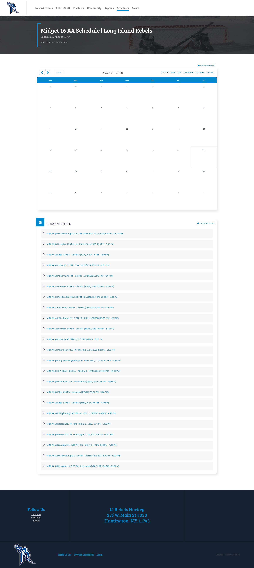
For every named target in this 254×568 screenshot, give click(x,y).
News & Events (44, 8)
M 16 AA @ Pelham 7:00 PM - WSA (78, 265)
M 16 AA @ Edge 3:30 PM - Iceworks (78, 392)
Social (135, 8)
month (165, 73)
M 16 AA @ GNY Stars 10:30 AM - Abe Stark (83, 370)
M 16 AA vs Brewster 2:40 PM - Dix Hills (80, 328)
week (173, 73)
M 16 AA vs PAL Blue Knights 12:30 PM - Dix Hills (84, 455)
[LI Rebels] (13, 8)
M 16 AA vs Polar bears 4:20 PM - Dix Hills (81, 349)
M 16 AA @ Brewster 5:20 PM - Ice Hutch (80, 244)
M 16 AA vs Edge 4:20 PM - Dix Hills (78, 254)
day (179, 73)
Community (94, 8)
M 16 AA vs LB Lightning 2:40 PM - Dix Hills (81, 413)
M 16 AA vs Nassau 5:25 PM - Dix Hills (79, 423)
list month (188, 73)
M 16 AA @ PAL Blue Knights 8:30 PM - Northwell (85, 233)
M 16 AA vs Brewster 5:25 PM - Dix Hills (80, 286)
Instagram (36, 517)
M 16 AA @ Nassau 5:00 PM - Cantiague (80, 434)
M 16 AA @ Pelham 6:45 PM (75, 339)
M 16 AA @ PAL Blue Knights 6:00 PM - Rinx (82, 296)
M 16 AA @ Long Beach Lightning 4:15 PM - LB (84, 360)
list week (200, 73)
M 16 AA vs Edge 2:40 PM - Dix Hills (78, 402)
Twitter (36, 520)
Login (100, 554)
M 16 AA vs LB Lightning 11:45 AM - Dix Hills (83, 318)
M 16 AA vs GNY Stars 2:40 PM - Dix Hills (80, 307)
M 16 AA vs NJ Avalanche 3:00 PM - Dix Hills (82, 444)
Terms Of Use (64, 554)
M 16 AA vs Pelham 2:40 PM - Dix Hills (80, 275)
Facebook (36, 514)
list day (210, 73)
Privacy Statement (84, 554)
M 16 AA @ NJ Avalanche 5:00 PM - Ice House (83, 466)
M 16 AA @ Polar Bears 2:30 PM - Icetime (81, 381)
